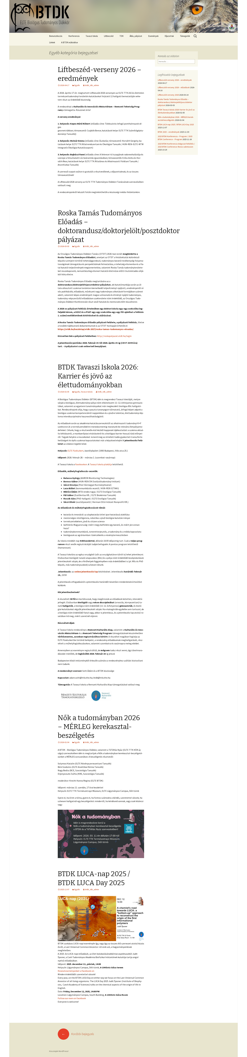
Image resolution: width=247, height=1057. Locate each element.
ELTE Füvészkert (76, 450)
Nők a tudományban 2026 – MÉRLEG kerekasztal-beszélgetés (99, 727)
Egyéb (77, 85)
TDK (121, 36)
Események (153, 36)
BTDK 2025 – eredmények (169, 132)
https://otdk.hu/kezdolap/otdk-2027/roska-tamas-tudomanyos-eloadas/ (96, 329)
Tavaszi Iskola (92, 36)
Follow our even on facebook (72, 998)
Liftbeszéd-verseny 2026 (168, 95)
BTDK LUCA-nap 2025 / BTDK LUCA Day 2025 (176, 124)
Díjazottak (169, 36)
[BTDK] (123, 16)
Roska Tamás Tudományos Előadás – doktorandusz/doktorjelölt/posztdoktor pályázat (175, 102)
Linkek (52, 42)
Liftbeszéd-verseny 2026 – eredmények (175, 80)
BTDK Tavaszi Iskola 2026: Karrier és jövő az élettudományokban (98, 376)
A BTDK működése (69, 42)
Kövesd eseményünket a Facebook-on (76, 970)
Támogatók (185, 36)
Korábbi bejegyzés (78, 1034)
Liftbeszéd (108, 36)
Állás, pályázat (136, 36)
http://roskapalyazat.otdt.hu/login (114, 336)
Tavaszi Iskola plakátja (100, 464)
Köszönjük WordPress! (58, 1051)
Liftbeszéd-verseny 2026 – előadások (174, 87)
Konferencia (73, 36)
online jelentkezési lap (86, 571)
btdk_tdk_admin (92, 85)
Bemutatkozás (55, 36)
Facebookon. (81, 464)
